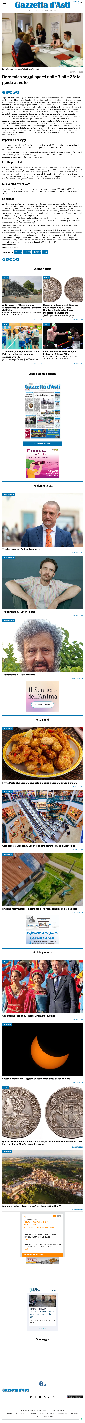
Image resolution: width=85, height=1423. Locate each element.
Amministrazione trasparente (47, 1413)
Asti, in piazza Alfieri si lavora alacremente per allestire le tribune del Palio (21, 307)
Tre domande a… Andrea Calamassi (21, 548)
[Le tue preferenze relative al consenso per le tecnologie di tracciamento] (81, 1419)
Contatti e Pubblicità (20, 1413)
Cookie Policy (35, 1416)
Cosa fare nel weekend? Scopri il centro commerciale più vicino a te (38, 845)
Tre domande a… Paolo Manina (19, 674)
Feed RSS (10, 1413)
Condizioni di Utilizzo (47, 1416)
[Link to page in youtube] (40, 1397)
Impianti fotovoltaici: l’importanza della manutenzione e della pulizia (39, 908)
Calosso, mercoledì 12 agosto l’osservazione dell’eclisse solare (36, 1078)
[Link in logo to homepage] (15, 1390)
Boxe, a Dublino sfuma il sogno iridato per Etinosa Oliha (59, 352)
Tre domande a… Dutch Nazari (18, 611)
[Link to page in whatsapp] (14, 92)
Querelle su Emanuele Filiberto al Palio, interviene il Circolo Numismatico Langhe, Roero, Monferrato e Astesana (61, 308)
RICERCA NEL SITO (76, 2)
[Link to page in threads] (17, 92)
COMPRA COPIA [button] (42, 443)
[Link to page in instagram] (31, 1397)
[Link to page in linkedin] (10, 92)
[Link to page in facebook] (3, 92)
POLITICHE (36, 252)
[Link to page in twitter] (7, 92)
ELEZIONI (27, 252)
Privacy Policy (74, 1413)
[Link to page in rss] (45, 1397)
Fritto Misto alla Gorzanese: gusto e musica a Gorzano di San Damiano (40, 782)
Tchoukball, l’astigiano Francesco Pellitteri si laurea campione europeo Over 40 (20, 354)
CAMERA (18, 252)
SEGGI (44, 252)
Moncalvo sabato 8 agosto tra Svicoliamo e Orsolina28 (31, 1206)
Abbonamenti (32, 1413)
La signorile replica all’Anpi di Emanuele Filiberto (28, 1015)
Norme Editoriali (62, 1413)
